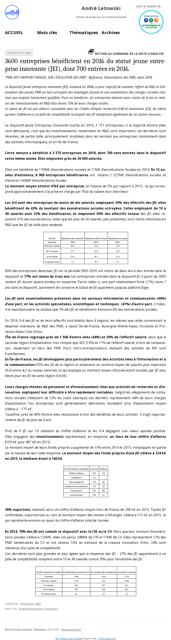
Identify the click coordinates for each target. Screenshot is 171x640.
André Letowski (101, 8)
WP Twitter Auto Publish (68, 638)
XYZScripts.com (107, 638)
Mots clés (47, 32)
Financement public (31, 609)
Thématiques (83, 32)
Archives (111, 32)
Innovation (51, 609)
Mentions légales (71, 629)
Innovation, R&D (31, 604)
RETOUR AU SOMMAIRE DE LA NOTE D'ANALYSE (129, 54)
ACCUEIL (14, 32)
